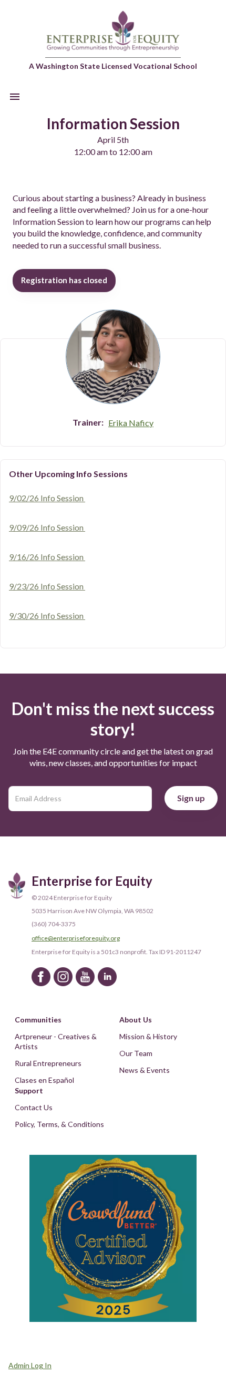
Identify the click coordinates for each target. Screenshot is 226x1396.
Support (29, 1090)
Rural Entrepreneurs (48, 1063)
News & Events (144, 1070)
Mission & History (148, 1036)
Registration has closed (64, 280)
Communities (38, 1019)
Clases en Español (44, 1080)
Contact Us (34, 1107)
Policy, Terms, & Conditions (59, 1124)
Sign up (191, 798)
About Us (135, 1019)
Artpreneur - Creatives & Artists (56, 1041)
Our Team (135, 1053)
